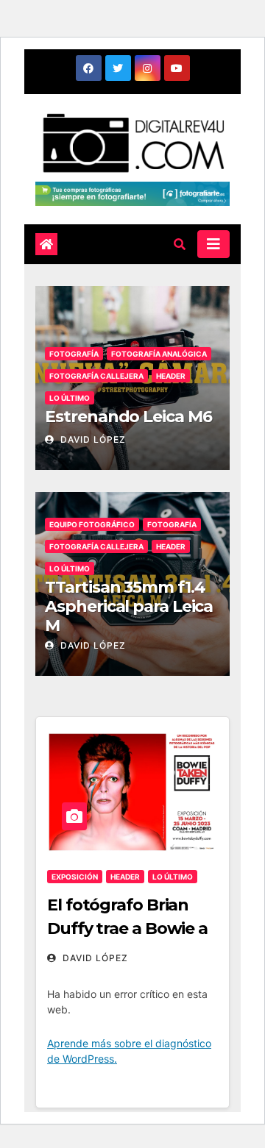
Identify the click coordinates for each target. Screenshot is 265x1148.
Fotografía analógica (159, 353)
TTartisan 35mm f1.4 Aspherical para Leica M (129, 606)
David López (91, 439)
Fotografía (74, 353)
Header (171, 375)
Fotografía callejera (96, 375)
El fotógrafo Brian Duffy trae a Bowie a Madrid (127, 928)
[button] (180, 244)
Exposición (75, 876)
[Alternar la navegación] (213, 244)
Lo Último (69, 397)
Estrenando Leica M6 (128, 417)
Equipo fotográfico (92, 524)
